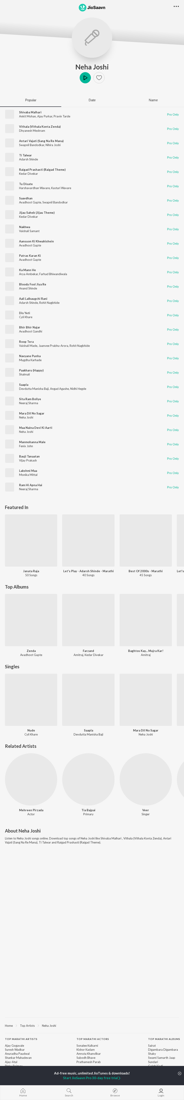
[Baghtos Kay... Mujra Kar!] (146, 620)
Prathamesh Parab (89, 1062)
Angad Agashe (59, 388)
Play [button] (85, 77)
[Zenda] (31, 620)
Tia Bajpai (88, 810)
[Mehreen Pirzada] (31, 779)
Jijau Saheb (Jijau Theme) (37, 212)
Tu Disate (26, 184)
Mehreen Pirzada (31, 810)
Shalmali (24, 374)
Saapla (23, 384)
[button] (99, 77)
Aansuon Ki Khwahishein (36, 241)
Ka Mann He (27, 270)
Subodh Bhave (86, 1057)
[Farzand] (88, 620)
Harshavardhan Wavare (34, 188)
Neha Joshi (92, 67)
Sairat (152, 1045)
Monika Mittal (28, 475)
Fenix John (26, 446)
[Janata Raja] (31, 540)
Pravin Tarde (62, 116)
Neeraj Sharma (28, 403)
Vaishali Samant (29, 231)
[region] (92, 1025)
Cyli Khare (25, 317)
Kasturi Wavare (61, 188)
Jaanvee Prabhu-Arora (53, 345)
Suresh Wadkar (15, 1049)
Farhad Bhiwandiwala (53, 274)
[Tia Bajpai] (88, 779)
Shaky (152, 1053)
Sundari (153, 1062)
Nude (31, 730)
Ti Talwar (25, 155)
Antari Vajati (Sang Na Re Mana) (41, 141)
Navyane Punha (30, 356)
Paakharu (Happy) (31, 370)
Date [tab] (92, 100)
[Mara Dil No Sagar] (146, 700)
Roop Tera (26, 341)
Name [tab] (153, 100)
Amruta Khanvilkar (89, 1053)
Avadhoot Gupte (30, 202)
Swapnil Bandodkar (31, 145)
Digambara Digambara (163, 1049)
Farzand (88, 651)
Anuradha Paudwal (17, 1053)
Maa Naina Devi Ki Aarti (35, 427)
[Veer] (146, 779)
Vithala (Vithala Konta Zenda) (40, 126)
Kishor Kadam (86, 1049)
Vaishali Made (28, 345)
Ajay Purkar (44, 116)
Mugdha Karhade (30, 360)
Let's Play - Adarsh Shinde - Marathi (88, 571)
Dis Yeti (24, 313)
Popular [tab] (30, 100)
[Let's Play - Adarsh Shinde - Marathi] (88, 540)
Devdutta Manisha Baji (34, 388)
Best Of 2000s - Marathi (146, 571)
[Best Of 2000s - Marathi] (146, 540)
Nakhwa (24, 227)
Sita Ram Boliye (30, 399)
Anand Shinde (28, 288)
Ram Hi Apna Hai (30, 485)
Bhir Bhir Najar (29, 327)
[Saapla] (88, 700)
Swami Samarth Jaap (161, 1057)
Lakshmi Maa (28, 470)
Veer (145, 810)
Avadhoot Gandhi (30, 331)
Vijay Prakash (28, 460)
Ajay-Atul (11, 1062)
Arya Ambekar (28, 274)
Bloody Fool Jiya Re (32, 284)
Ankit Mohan (27, 116)
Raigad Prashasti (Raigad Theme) (42, 169)
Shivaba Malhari (30, 112)
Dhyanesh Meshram (32, 130)
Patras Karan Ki (30, 255)
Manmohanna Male (32, 442)
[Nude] (31, 700)
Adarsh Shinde (28, 159)
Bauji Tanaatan (29, 456)
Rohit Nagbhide (49, 302)
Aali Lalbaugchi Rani (33, 298)
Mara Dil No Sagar (31, 413)
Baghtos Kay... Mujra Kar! (145, 651)
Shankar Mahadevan (18, 1057)
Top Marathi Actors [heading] (93, 1038)
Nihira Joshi (53, 145)
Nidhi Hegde (78, 388)
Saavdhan (26, 198)
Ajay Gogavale (14, 1045)
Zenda (31, 651)
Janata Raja (31, 571)
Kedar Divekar (28, 173)
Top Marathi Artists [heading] (21, 1038)
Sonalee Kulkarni (87, 1045)
